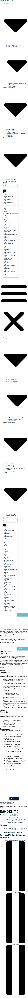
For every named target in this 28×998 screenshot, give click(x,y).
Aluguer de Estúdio (11, 131)
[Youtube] (10, 811)
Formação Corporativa (11, 45)
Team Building (10, 136)
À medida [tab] (3, 645)
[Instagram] (6, 811)
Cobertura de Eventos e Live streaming (15, 133)
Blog (4, 184)
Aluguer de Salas (10, 132)
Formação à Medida (11, 129)
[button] (14, 307)
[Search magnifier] (4, 190)
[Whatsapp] (19, 811)
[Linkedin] (14, 811)
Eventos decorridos (11, 181)
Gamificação (9, 135)
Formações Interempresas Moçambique (15, 85)
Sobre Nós (5, 182)
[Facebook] (2, 811)
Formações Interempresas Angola (17, 83)
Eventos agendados (11, 179)
